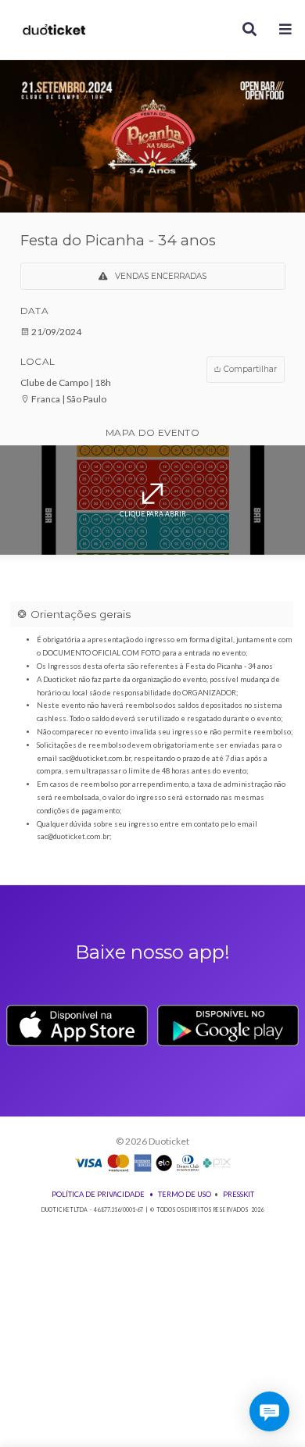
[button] (286, 30)
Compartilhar (249, 369)
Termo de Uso (184, 1194)
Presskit (238, 1194)
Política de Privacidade (98, 1194)
